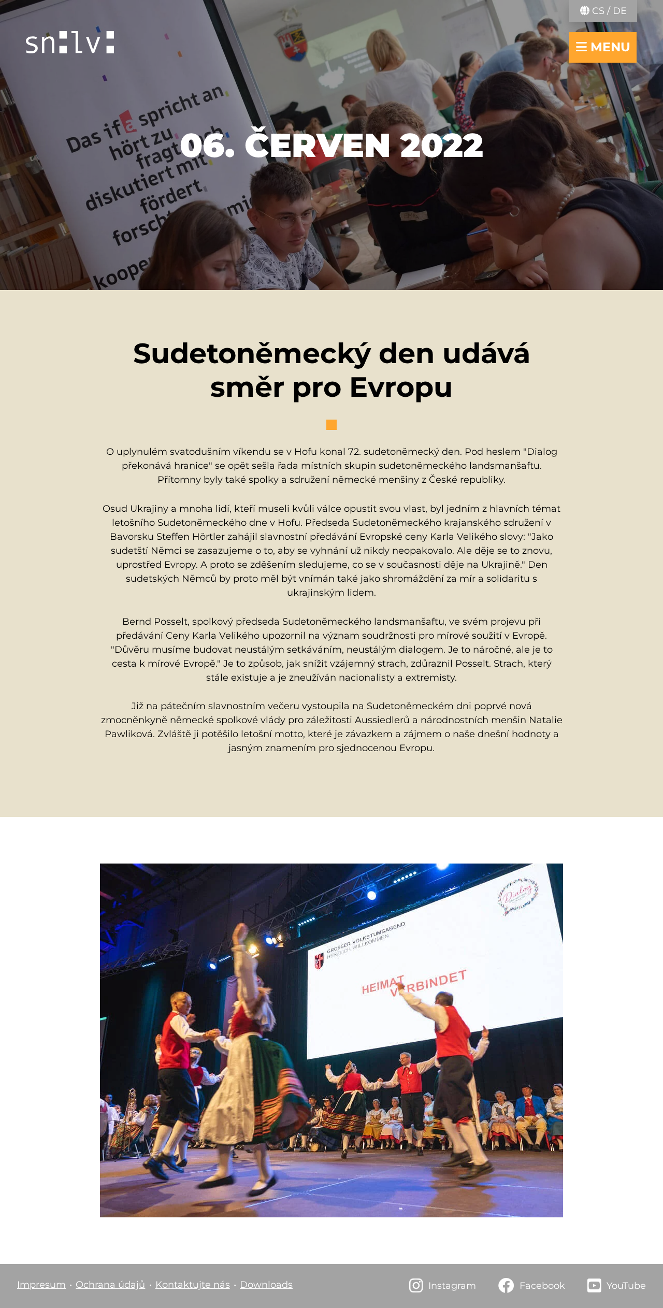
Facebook (542, 1285)
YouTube (626, 1285)
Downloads (266, 1284)
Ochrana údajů (110, 1284)
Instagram (452, 1285)
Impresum (41, 1284)
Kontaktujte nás (192, 1284)
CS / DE (608, 11)
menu (608, 46)
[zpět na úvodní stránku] (70, 42)
